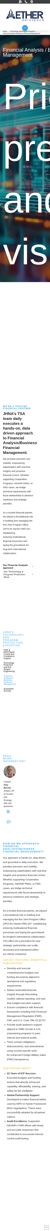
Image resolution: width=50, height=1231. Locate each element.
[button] (25, 28)
